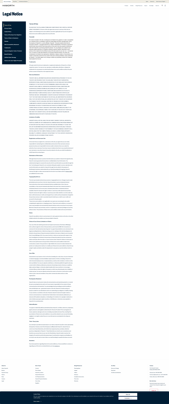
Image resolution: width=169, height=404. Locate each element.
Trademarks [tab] (7, 47)
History (3, 374)
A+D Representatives (39, 376)
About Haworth (5, 368)
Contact (37, 368)
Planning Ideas (77, 368)
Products (126, 5)
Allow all (128, 394)
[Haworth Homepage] (19, 5)
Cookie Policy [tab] (7, 31)
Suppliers (37, 383)
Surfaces (76, 374)
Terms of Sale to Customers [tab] (11, 38)
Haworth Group (5, 372)
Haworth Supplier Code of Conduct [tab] (13, 51)
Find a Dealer (38, 370)
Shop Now (15, 1)
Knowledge (151, 5)
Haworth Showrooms (39, 374)
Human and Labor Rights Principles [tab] (13, 60)
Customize (127, 398)
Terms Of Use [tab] (7, 25)
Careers (3, 378)
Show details (37, 401)
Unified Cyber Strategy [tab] (10, 57)
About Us (157, 5)
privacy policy (69, 171)
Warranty (76, 381)
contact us (57, 346)
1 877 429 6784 (164, 374)
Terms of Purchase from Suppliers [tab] (13, 34)
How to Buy (37, 381)
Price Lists (76, 378)
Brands (3, 370)
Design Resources (139, 5)
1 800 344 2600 (160, 376)
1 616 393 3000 (158, 372)
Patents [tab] (6, 41)
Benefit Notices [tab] (8, 54)
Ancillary (131, 5)
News (3, 376)
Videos (75, 372)
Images (75, 370)
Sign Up (154, 390)
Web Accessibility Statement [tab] (11, 44)
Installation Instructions (79, 376)
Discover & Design (115, 368)
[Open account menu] (165, 5)
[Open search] (162, 5)
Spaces (145, 5)
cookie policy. (37, 397)
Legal (3, 381)
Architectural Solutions (23, 1)
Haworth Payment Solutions (41, 378)
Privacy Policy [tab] (8, 28)
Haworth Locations (39, 372)
